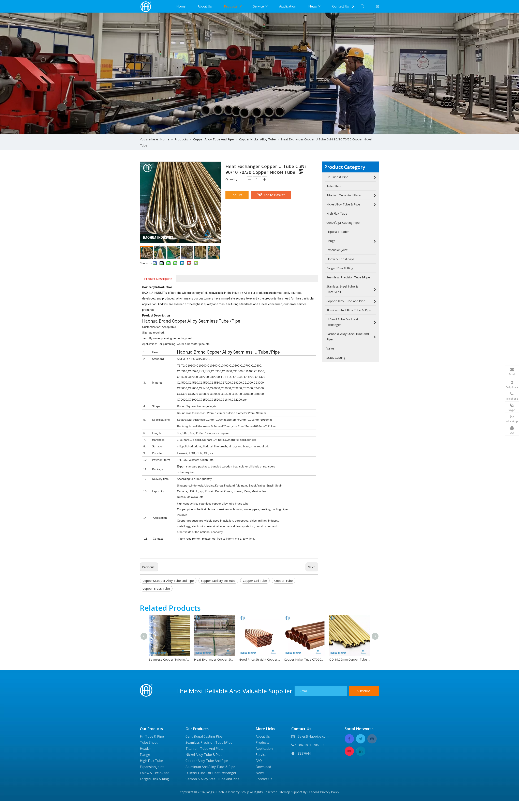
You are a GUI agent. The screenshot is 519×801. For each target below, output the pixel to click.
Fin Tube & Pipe (152, 736)
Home (181, 6)
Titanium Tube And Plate (204, 748)
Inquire (237, 195)
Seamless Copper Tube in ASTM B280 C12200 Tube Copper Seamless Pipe (169, 659)
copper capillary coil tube (218, 581)
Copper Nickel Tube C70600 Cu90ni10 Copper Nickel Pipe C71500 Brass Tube (304, 659)
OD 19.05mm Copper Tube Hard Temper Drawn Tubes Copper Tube (349, 659)
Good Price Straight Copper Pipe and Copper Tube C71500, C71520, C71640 (259, 659)
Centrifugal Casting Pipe (204, 736)
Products (231, 6)
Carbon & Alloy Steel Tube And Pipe (212, 779)
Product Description (158, 279)
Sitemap (284, 792)
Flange (145, 754)
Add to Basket (274, 195)
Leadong (313, 792)
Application (287, 6)
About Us (205, 6)
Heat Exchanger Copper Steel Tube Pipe (214, 659)
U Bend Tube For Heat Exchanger (211, 773)
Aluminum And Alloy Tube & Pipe (210, 767)
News (312, 6)
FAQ (259, 760)
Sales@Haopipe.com (313, 736)
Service (258, 6)
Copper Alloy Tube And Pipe (207, 760)
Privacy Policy (329, 792)
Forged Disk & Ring (154, 779)
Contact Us (340, 6)
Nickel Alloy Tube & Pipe (204, 754)
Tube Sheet (149, 742)
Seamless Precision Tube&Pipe (209, 742)
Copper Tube (283, 581)
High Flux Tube (151, 760)
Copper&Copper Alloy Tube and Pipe (168, 581)
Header (145, 748)
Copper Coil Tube (255, 581)
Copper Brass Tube (156, 588)
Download (263, 767)
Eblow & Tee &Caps (154, 773)
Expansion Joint (152, 767)
